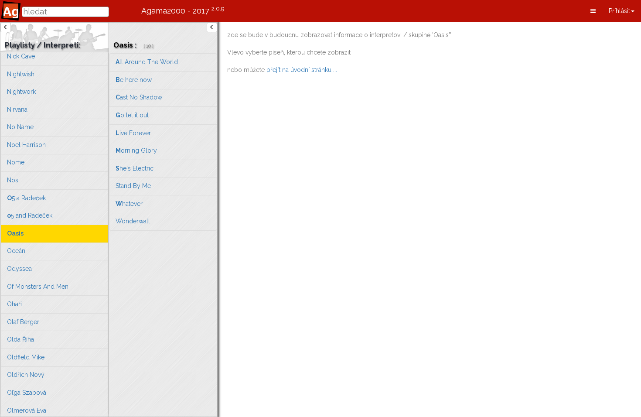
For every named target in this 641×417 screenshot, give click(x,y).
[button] (593, 11)
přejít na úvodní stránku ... (301, 69)
